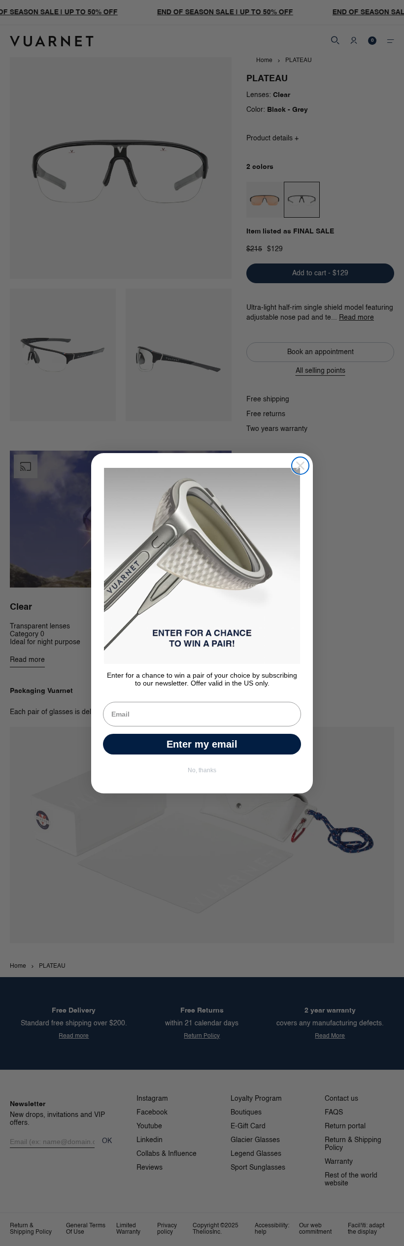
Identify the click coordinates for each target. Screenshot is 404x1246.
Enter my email (202, 744)
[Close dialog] (300, 465)
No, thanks (202, 770)
